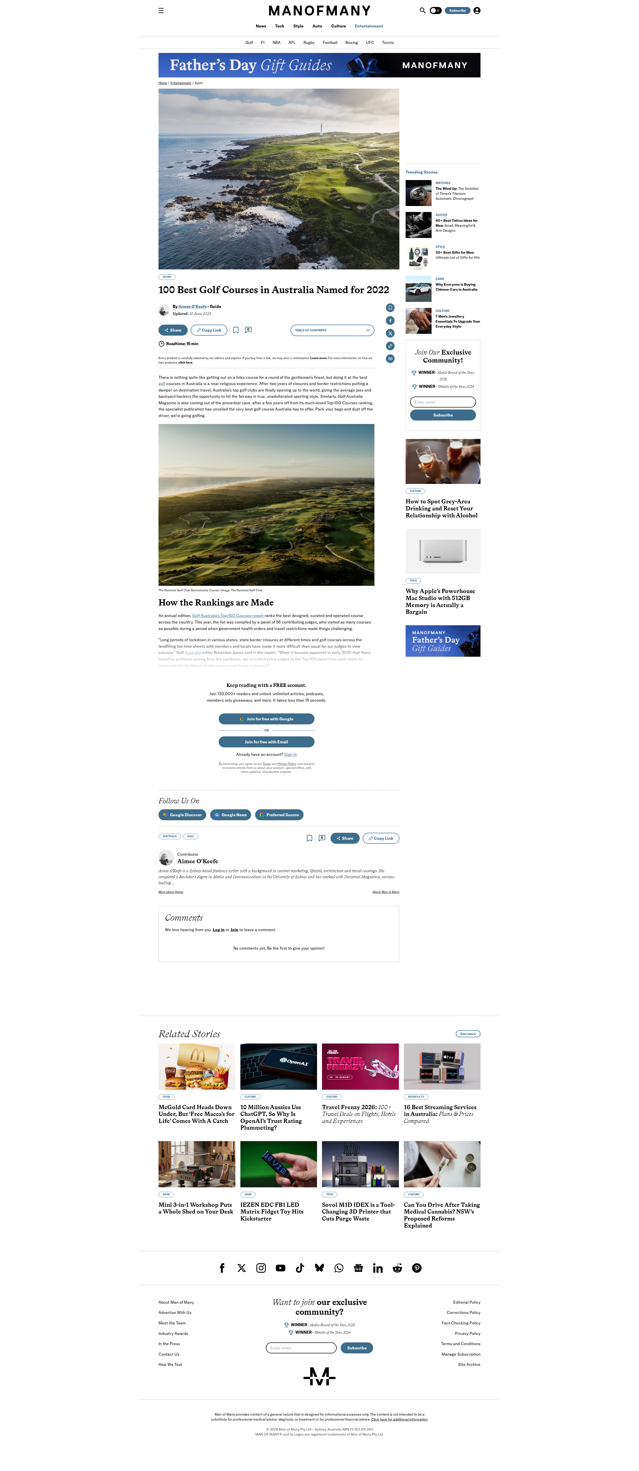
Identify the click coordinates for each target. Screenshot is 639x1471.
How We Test (170, 1364)
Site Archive (469, 1364)
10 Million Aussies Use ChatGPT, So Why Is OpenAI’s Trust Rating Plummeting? (271, 1117)
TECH (413, 580)
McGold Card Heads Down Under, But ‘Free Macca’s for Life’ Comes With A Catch (197, 1113)
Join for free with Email (266, 741)
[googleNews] (358, 1268)
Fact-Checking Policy (461, 1322)
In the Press (169, 1343)
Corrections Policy (463, 1312)
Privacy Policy (287, 764)
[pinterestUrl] (417, 1268)
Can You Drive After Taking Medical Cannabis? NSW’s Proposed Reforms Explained (442, 1215)
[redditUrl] (397, 1268)
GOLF (190, 836)
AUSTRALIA (170, 836)
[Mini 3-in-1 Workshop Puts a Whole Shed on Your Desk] (197, 1164)
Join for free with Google (270, 718)
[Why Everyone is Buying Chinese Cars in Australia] (419, 289)
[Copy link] (392, 263)
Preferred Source (283, 814)
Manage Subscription (461, 1354)
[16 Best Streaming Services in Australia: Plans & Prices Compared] (442, 1067)
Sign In (290, 754)
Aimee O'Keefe (192, 306)
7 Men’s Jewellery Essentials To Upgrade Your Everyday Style (458, 321)
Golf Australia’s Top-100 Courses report (228, 615)
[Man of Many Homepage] (319, 10)
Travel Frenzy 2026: (359, 1113)
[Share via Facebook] (392, 230)
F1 (263, 42)
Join (234, 929)
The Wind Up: (457, 193)
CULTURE (442, 311)
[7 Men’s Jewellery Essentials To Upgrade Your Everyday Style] (419, 321)
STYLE (440, 247)
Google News (234, 814)
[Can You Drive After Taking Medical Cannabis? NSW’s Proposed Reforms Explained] (442, 1164)
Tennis (388, 42)
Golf (249, 42)
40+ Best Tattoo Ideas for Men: (457, 225)
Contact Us (169, 1354)
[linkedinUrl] (378, 1268)
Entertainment (369, 25)
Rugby (309, 42)
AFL (292, 42)
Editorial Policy (466, 1302)
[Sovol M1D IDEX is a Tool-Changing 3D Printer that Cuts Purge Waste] (360, 1164)
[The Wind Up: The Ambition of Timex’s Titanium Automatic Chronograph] (419, 193)
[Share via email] (390, 358)
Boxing (351, 42)
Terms (267, 764)
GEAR (166, 1194)
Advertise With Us (175, 1312)
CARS (440, 279)
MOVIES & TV (416, 1096)
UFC (370, 42)
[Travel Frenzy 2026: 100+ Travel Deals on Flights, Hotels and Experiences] (360, 1067)
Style (298, 25)
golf (162, 383)
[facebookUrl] (222, 1268)
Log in (219, 929)
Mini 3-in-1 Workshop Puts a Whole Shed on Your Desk (196, 1208)
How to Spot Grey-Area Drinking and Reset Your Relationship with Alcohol (442, 508)
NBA (277, 42)
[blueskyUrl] (319, 1268)
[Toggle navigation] (163, 10)
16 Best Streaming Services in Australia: (440, 1113)
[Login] (477, 10)
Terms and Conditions (460, 1343)
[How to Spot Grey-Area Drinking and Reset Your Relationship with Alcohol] (443, 461)
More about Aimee (171, 892)
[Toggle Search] (423, 10)
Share (175, 330)
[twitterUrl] (241, 1268)
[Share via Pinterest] (392, 252)
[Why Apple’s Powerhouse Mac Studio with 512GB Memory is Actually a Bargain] (443, 551)
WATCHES (443, 183)
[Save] (236, 330)
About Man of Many (385, 892)
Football (330, 42)
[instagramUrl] (261, 1268)
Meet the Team (172, 1322)
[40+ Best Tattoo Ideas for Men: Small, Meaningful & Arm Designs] (419, 225)
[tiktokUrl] (300, 1268)
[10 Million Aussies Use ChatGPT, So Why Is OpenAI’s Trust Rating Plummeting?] (278, 1067)
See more (468, 1034)
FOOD (166, 1096)
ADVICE (441, 215)
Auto (317, 25)
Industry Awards (173, 1333)
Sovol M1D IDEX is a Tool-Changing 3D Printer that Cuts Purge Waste (358, 1211)
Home (163, 83)
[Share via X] (392, 241)
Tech (279, 25)
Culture (338, 25)
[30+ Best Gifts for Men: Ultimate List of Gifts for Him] (419, 257)
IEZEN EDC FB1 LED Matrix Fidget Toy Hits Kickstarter (272, 1211)
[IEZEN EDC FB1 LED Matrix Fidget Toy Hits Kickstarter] (278, 1164)
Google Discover (186, 814)
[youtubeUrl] (280, 1268)
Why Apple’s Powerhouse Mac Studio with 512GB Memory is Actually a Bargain (440, 601)
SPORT (167, 277)
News (261, 25)
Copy (211, 330)
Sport (199, 83)
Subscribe (457, 10)
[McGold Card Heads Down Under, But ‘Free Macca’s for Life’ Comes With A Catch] (197, 1067)
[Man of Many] (319, 1376)
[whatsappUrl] (339, 1268)
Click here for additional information (399, 1419)
